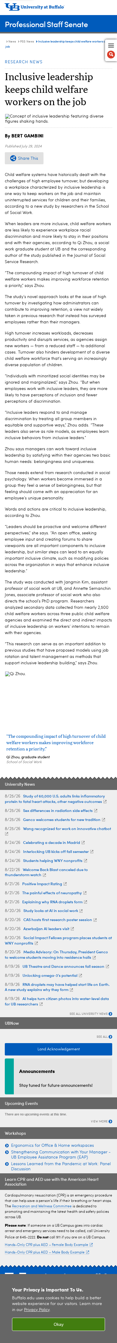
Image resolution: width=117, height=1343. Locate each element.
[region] (58, 1308)
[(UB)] (58, 9)
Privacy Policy (37, 1310)
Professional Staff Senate (46, 24)
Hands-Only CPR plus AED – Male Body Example (45, 1252)
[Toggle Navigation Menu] (111, 50)
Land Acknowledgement (59, 1049)
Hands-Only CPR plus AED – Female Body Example (46, 1245)
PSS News (27, 41)
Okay (59, 1324)
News (12, 41)
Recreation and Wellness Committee (42, 1206)
